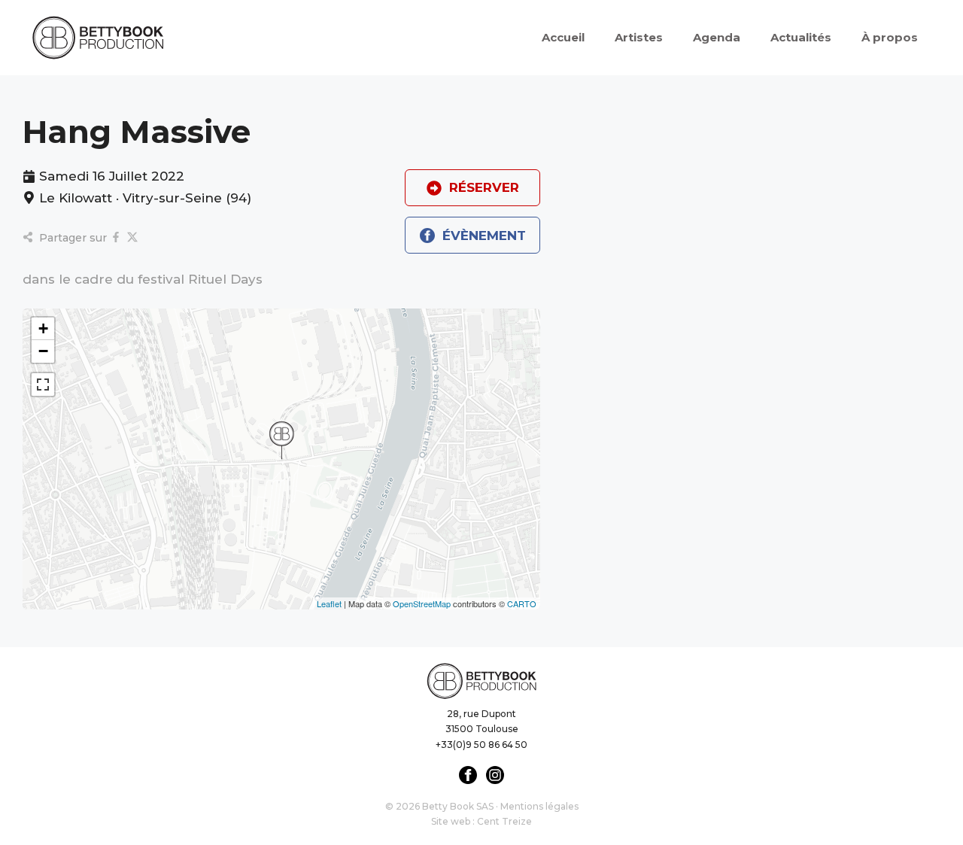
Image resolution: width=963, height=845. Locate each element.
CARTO (521, 603)
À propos (889, 37)
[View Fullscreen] (43, 384)
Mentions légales (539, 806)
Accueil (563, 37)
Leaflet (329, 603)
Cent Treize (504, 821)
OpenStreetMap (422, 603)
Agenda (716, 37)
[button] (281, 440)
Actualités (800, 37)
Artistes (639, 37)
